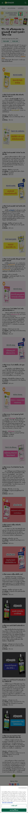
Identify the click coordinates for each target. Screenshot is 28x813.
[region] (14, 799)
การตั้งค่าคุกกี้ (14, 805)
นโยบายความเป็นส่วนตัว (7, 802)
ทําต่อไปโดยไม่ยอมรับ (23, 787)
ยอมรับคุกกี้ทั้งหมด (14, 810)
